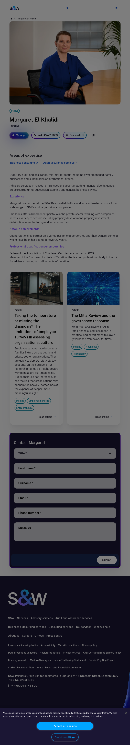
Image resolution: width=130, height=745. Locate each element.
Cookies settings (65, 737)
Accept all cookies (65, 726)
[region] (65, 726)
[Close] (126, 713)
